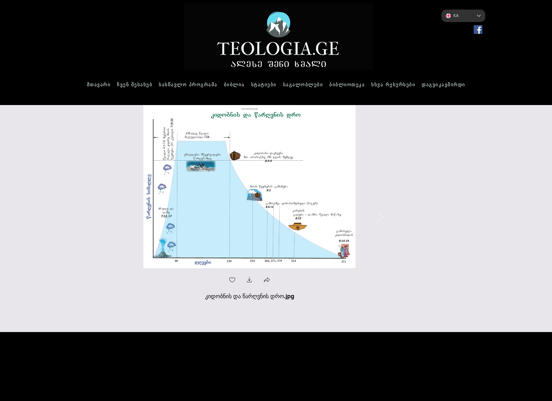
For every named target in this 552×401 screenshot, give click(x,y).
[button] (249, 280)
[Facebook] (478, 29)
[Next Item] (380, 218)
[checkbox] (232, 280)
